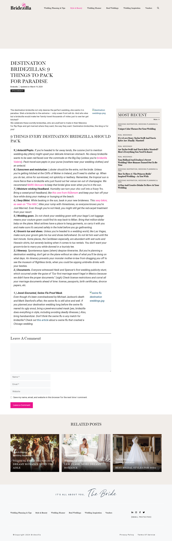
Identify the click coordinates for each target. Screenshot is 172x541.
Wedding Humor (94, 8)
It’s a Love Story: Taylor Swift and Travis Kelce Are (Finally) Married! (137, 139)
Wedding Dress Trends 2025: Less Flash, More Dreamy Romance (84, 464)
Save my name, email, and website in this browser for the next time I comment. (50, 397)
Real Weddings (112, 8)
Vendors (148, 8)
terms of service (146, 535)
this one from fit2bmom (65, 192)
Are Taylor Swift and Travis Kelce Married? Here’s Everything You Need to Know (138, 150)
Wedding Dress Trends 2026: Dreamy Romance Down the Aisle (33, 464)
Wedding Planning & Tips (54, 8)
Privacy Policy (127, 535)
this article (42, 320)
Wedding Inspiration (132, 8)
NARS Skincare (35, 184)
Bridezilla (14, 87)
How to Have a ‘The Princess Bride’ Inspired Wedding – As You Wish (134, 175)
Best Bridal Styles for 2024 (135, 467)
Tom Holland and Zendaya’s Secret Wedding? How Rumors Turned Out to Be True (137, 162)
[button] (158, 8)
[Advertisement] (86, 31)
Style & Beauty (76, 8)
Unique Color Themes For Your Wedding (137, 129)
